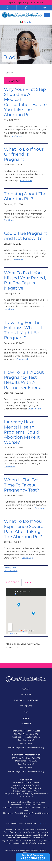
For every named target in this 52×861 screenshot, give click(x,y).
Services (26, 694)
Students (26, 706)
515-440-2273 (26, 743)
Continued (16, 136)
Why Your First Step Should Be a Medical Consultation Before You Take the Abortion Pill (25, 102)
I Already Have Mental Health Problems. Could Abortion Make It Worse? (22, 432)
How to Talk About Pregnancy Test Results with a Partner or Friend (24, 380)
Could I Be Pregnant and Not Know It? (25, 236)
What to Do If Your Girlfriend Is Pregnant (24, 154)
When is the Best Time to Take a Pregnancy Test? (22, 485)
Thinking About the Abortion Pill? (25, 196)
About (26, 689)
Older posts (10, 567)
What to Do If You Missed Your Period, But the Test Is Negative (25, 280)
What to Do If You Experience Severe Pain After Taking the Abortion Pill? (23, 529)
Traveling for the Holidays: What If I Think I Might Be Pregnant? (23, 330)
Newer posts (10, 570)
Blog (26, 718)
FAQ (26, 712)
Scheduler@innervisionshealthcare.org (26, 747)
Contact (12, 582)
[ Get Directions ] (26, 740)
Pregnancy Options (26, 700)
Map (27, 582)
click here (41, 823)
